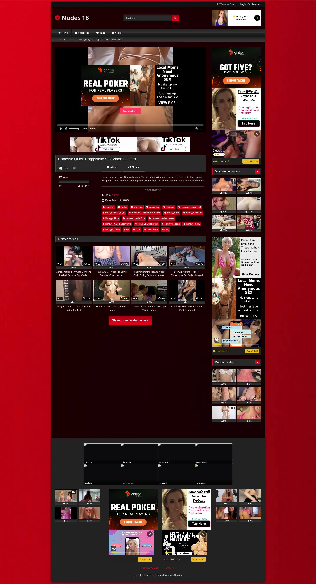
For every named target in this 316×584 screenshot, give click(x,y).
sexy (166, 229)
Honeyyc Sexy (193, 224)
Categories (83, 33)
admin (115, 195)
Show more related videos (130, 320)
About (113, 167)
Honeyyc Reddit (172, 224)
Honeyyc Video (112, 229)
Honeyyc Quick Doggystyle (118, 224)
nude (138, 229)
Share (135, 167)
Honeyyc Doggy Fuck (191, 207)
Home (65, 33)
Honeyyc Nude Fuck (135, 218)
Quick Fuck (152, 229)
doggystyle (154, 207)
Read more (151, 189)
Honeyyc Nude (112, 218)
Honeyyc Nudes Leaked (163, 218)
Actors (118, 33)
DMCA (170, 567)
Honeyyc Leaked (194, 212)
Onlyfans (138, 207)
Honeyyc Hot (173, 212)
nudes (124, 207)
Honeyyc (71, 39)
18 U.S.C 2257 (151, 567)
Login (243, 4)
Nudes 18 (74, 18)
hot (127, 229)
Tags (102, 33)
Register (255, 4)
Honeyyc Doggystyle (115, 212)
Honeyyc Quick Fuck (148, 224)
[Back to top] (305, 574)
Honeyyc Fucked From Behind (146, 212)
